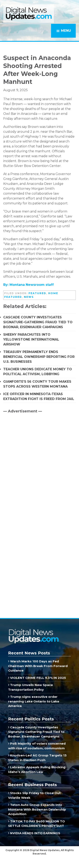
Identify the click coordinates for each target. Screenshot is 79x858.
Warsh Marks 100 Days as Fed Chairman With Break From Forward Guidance (38, 665)
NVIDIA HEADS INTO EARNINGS (34, 833)
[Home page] (33, 630)
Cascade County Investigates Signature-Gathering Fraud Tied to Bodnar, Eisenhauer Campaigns (38, 322)
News (29, 296)
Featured (37, 293)
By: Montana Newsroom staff (28, 285)
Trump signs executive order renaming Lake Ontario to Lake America (33, 701)
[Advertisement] (33, 451)
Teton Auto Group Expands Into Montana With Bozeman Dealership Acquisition (37, 809)
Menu (66, 31)
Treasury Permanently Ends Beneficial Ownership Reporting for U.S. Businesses (39, 357)
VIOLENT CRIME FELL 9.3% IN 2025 (37, 678)
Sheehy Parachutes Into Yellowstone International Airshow (31, 339)
